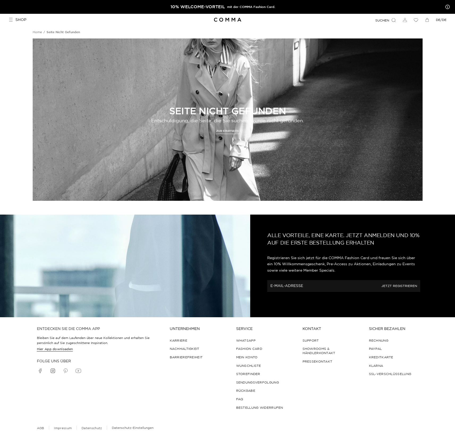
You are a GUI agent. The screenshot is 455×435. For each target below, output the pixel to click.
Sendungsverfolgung (257, 382)
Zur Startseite (227, 131)
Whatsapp (246, 340)
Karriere (178, 340)
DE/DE (441, 19)
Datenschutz (92, 428)
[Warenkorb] (427, 20)
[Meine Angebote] (446, 7)
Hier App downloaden (55, 349)
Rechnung (378, 340)
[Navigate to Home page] (227, 20)
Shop (20, 20)
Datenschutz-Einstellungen (133, 427)
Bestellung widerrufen (259, 407)
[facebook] (40, 371)
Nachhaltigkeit (184, 348)
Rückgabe (245, 390)
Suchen (382, 20)
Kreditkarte (381, 357)
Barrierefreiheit (186, 357)
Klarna (376, 365)
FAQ (239, 399)
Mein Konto (247, 357)
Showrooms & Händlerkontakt (319, 351)
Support (311, 340)
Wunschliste (248, 365)
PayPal (375, 348)
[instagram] (53, 371)
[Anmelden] (404, 20)
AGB (40, 428)
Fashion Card (249, 348)
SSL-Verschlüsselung (390, 374)
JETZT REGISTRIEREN (399, 286)
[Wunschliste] (416, 20)
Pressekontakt (318, 361)
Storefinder (248, 374)
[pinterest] (65, 371)
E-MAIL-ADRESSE (286, 286)
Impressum (63, 428)
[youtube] (78, 371)
